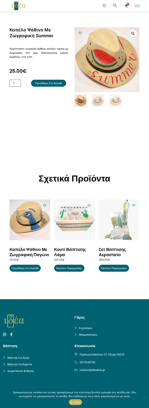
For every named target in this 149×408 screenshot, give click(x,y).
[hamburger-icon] (137, 6)
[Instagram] (5, 334)
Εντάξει (75, 402)
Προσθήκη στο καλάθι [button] (25, 268)
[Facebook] (12, 334)
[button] (115, 6)
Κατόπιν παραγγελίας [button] (69, 268)
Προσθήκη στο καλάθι (48, 83)
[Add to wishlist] (80, 33)
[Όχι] (144, 398)
